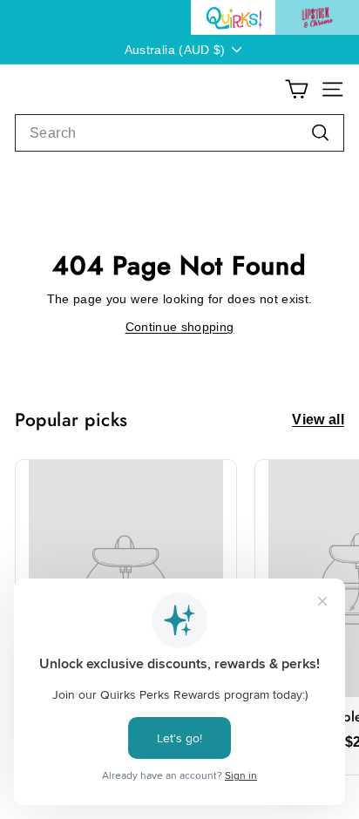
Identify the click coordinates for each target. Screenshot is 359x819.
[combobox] (179, 133)
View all (318, 420)
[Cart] (296, 89)
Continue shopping (179, 327)
